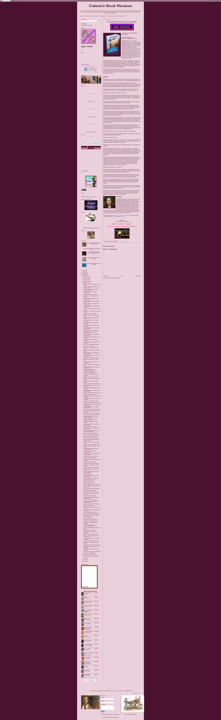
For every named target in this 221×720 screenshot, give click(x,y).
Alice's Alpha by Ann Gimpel (89, 495)
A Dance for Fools (88, 614)
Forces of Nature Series (88, 517)
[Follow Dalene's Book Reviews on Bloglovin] (91, 143)
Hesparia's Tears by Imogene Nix (90, 534)
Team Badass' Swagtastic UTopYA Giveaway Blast (90, 472)
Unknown (84, 23)
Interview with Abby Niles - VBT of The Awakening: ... (91, 356)
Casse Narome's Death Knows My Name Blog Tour (90, 476)
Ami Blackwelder (87, 675)
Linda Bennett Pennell (88, 629)
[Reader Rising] (91, 186)
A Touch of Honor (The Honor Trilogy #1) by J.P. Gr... (91, 536)
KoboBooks (128, 223)
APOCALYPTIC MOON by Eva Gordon (91, 392)
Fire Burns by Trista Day (88, 481)
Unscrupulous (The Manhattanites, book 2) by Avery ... (90, 502)
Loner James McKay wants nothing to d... (91, 309)
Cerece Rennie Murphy (88, 645)
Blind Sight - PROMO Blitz (89, 553)
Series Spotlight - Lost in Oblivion (90, 330)
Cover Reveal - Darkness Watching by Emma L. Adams (91, 287)
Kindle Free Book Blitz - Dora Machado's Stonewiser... (89, 370)
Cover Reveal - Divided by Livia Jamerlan (90, 532)
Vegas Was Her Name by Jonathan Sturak (90, 382)
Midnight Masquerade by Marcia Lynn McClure (91, 337)
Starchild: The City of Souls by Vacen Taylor (91, 442)
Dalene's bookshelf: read (90, 591)
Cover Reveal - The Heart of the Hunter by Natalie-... (91, 539)
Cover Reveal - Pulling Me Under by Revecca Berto (91, 440)
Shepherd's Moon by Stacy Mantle (91, 556)
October (85, 279)
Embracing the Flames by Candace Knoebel (91, 549)
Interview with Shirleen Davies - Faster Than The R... (91, 486)
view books (96, 72)
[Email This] (120, 241)
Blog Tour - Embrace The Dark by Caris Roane (91, 285)
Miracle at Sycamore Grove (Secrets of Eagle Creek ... (91, 407)
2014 (83, 273)
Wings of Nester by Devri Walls (90, 294)
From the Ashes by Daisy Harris (90, 512)
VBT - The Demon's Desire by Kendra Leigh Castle (91, 304)
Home (81, 16)
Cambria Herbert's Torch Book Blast (91, 414)
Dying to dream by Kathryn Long (90, 520)
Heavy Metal (86, 618)
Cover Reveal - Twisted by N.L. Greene (91, 402)
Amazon (114, 223)
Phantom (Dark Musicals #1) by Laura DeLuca (91, 508)
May (84, 561)
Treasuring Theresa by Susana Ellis (91, 467)
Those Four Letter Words (88, 346)
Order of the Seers (88, 644)
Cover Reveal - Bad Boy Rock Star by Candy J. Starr (91, 498)
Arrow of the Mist (88, 640)
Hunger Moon (87, 670)
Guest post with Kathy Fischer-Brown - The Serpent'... (91, 386)
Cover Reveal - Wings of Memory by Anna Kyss (91, 326)
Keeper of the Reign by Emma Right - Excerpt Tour (91, 318)
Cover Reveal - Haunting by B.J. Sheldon (90, 523)
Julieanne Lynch (87, 615)
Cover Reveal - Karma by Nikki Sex (91, 437)
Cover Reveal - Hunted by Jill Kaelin (91, 540)
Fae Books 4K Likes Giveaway (90, 313)
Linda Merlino (87, 649)
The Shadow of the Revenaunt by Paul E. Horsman (91, 342)
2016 (83, 270)
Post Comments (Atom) (114, 277)
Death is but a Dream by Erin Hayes (91, 357)
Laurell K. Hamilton (88, 602)
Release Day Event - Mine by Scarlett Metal (91, 379)
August (85, 282)
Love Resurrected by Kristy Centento (91, 434)
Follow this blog (91, 148)
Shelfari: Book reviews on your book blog (110, 714)
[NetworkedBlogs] (91, 146)
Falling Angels (87, 674)
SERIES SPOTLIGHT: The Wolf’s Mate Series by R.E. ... (91, 391)
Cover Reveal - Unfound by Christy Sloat (91, 543)
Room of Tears (87, 648)
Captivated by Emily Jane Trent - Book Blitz (91, 351)
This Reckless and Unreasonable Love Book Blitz (91, 547)
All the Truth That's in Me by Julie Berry (91, 383)
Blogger (116, 717)
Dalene (89, 68)
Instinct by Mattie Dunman (89, 479)
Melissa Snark (87, 671)
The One (86, 635)
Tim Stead (86, 593)
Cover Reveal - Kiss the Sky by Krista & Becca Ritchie (92, 429)
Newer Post (106, 275)
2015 (83, 272)
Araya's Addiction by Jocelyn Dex (90, 456)
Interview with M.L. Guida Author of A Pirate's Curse (91, 469)
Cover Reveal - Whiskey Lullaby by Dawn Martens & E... (90, 449)
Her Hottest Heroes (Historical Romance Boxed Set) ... (90, 525)
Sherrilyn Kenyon (128, 690)
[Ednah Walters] (90, 209)
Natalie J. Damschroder (88, 619)
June (84, 559)
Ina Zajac (86, 606)
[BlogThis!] (121, 241)
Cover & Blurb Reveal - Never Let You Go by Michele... (91, 328)
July (84, 558)
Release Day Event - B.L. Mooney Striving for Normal (90, 417)
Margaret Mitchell (88, 632)
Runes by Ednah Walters (88, 505)
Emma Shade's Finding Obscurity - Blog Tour (91, 340)
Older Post (138, 275)
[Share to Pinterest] (125, 241)
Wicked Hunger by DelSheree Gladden (91, 544)
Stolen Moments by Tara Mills (90, 426)
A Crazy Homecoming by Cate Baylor (91, 488)
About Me (87, 16)
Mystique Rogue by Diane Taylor (90, 436)
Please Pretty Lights (88, 605)
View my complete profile (86, 25)
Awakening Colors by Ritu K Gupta (91, 400)
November (85, 278)
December (85, 276)
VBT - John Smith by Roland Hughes (91, 344)
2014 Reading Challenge (91, 66)
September (86, 281)
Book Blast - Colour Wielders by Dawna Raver (92, 311)
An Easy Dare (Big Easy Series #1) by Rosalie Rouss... (91, 424)
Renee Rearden (87, 658)
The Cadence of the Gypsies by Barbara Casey (90, 332)
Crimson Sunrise (87, 657)
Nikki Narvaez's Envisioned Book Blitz (91, 444)
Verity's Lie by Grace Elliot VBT (90, 433)
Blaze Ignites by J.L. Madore (89, 530)
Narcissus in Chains (88, 601)
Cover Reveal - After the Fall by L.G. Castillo (91, 375)
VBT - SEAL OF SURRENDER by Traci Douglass (91, 388)
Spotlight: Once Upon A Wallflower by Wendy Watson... (91, 353)
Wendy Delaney (87, 663)
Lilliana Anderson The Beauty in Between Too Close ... (90, 419)
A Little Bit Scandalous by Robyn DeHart (90, 422)
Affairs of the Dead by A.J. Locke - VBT (91, 360)
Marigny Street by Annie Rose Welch (91, 513)
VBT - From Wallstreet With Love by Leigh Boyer (91, 299)
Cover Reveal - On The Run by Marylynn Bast (89, 452)
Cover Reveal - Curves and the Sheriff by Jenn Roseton (91, 454)
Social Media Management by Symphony (88, 196)
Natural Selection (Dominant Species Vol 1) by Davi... (91, 367)
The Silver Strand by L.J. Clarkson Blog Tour (91, 365)
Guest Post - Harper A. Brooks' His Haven (91, 348)
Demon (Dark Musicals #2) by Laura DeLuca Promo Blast (91, 431)
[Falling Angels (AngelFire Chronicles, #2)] (82, 677)
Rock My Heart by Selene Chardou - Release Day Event (91, 290)
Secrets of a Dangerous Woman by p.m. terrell (91, 494)
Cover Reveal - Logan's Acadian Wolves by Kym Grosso (90, 372)
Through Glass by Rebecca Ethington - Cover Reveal (91, 335)
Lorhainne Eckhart (88, 636)
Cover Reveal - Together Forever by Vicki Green (91, 362)
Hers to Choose (87, 622)
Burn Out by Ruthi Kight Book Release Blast (91, 528)
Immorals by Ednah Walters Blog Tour (91, 503)
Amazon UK (120, 223)
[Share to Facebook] (124, 241)
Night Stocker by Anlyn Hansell (90, 519)
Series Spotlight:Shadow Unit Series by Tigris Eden (92, 396)
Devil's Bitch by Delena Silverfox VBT (91, 409)
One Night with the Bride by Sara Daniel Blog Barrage (92, 405)
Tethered (86, 597)
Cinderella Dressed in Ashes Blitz (90, 491)
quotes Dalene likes (110, 688)
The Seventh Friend (88, 592)
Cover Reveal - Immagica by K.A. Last (91, 413)
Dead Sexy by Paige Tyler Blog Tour (91, 478)
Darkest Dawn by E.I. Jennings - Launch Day (90, 292)
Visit (91, 101)
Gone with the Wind (88, 631)
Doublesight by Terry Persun (89, 490)
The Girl (85, 665)
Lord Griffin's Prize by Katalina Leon (91, 463)
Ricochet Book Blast (87, 474)
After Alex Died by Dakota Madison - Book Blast (91, 306)
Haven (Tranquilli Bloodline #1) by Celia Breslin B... (91, 411)
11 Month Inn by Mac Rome (89, 457)
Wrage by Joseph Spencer (89, 482)
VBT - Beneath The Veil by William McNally (90, 323)
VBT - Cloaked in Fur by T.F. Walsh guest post (90, 321)
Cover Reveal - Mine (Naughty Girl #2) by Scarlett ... (91, 510)
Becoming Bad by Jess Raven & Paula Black (91, 446)
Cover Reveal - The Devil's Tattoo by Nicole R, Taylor (91, 516)
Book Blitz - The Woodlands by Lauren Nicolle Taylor (91, 301)
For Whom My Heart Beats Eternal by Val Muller (91, 399)
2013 (83, 275)
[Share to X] (123, 241)
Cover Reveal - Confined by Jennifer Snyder (91, 465)
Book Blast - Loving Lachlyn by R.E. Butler (91, 296)
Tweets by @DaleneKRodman (130, 714)
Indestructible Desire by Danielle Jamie (91, 484)
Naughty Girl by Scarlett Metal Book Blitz (91, 316)
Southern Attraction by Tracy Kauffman (92, 551)
